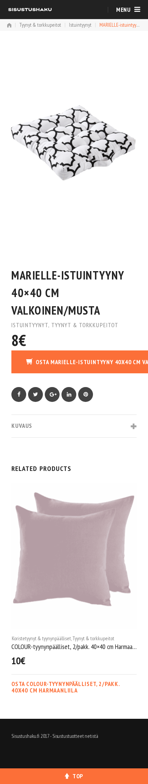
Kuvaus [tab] (21, 425)
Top (77, 776)
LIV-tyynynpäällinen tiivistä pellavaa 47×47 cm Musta (78, 646)
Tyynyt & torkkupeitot (40, 24)
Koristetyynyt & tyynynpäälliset (45, 638)
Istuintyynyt (80, 24)
